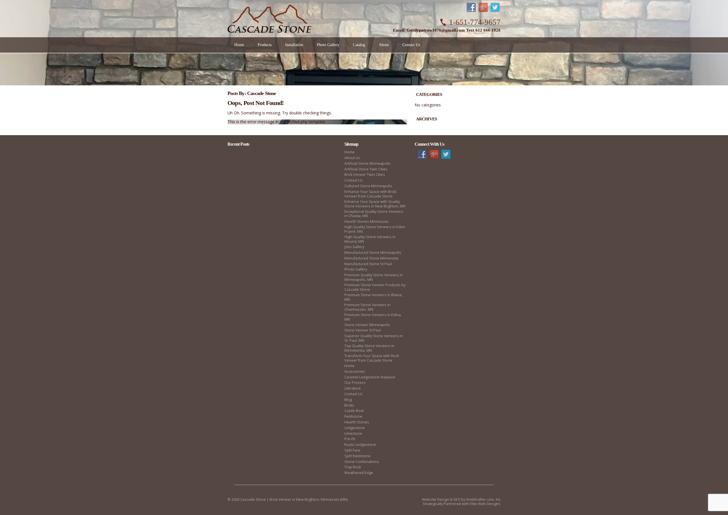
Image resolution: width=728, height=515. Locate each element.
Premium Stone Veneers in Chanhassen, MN (367, 307)
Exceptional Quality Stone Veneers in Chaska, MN (373, 214)
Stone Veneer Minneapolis (367, 324)
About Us (352, 157)
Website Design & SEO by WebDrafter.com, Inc (461, 499)
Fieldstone (353, 416)
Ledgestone (354, 427)
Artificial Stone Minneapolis (367, 163)
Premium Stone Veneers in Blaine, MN (373, 297)
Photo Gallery (355, 269)
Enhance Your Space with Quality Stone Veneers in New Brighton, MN (375, 204)
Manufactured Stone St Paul (368, 263)
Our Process (355, 382)
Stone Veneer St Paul (362, 330)
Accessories (354, 371)
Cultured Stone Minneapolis (368, 186)
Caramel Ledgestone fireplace (369, 377)
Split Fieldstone (357, 456)
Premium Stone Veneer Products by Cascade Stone (375, 287)
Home (349, 152)
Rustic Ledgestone (360, 444)
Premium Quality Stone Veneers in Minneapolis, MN (373, 277)
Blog (348, 399)
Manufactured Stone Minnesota (371, 258)
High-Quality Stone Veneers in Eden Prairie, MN (374, 229)
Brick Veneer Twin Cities (364, 174)
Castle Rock (354, 410)
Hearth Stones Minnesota (366, 221)
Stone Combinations (361, 461)
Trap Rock (352, 467)
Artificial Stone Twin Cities (366, 169)
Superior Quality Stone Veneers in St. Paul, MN (373, 338)
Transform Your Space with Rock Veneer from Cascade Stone (371, 358)
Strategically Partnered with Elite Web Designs (461, 503)
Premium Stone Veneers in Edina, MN (373, 317)
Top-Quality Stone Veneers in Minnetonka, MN (369, 348)
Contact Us (353, 180)
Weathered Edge (358, 472)
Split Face (352, 450)
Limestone (353, 433)
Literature (352, 388)
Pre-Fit (349, 438)
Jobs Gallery (354, 246)
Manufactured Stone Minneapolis (372, 252)
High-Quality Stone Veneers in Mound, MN (370, 239)
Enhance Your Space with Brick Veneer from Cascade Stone (370, 194)
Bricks (349, 405)
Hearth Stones (356, 422)
